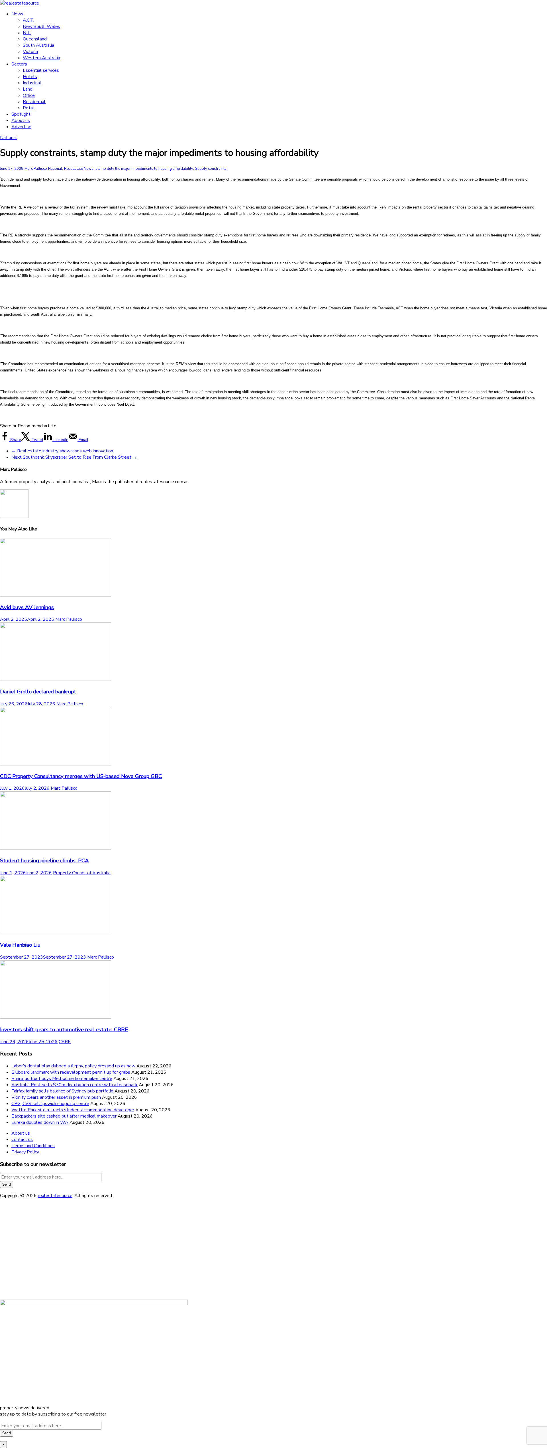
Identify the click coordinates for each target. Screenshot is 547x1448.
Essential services (41, 70)
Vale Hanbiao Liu (20, 945)
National (8, 137)
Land (27, 89)
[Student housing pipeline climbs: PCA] (55, 848)
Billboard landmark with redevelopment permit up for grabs (70, 1072)
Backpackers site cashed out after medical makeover (64, 1116)
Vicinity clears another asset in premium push (56, 1097)
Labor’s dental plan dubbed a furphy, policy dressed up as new (73, 1066)
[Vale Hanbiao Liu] (55, 933)
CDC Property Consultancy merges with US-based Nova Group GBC (81, 776)
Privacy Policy (25, 1152)
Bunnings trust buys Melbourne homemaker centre (61, 1078)
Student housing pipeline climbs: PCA (44, 860)
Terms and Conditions (33, 1146)
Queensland (35, 39)
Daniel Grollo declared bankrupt (38, 691)
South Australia (38, 45)
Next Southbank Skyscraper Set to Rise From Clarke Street (74, 457)
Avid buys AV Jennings (27, 607)
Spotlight (20, 114)
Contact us (22, 1139)
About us (20, 120)
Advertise (21, 127)
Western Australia (41, 58)
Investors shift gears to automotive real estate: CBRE (64, 1029)
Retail (29, 108)
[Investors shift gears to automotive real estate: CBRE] (55, 1017)
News (17, 14)
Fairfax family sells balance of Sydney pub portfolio (62, 1091)
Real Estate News (78, 168)
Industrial (32, 83)
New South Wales (41, 26)
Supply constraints (210, 168)
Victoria (30, 51)
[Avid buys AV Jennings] (55, 595)
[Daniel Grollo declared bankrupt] (55, 679)
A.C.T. (28, 20)
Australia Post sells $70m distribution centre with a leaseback (74, 1085)
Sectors (19, 64)
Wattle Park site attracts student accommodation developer (72, 1110)
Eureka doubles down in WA (39, 1122)
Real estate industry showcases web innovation (62, 451)
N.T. (27, 33)
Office (29, 95)
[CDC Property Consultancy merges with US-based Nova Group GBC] (55, 764)
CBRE (65, 1042)
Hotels (30, 76)
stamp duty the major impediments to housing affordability (144, 168)
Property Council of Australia (82, 873)
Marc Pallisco (36, 168)
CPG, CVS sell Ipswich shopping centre (50, 1103)
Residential (34, 102)
